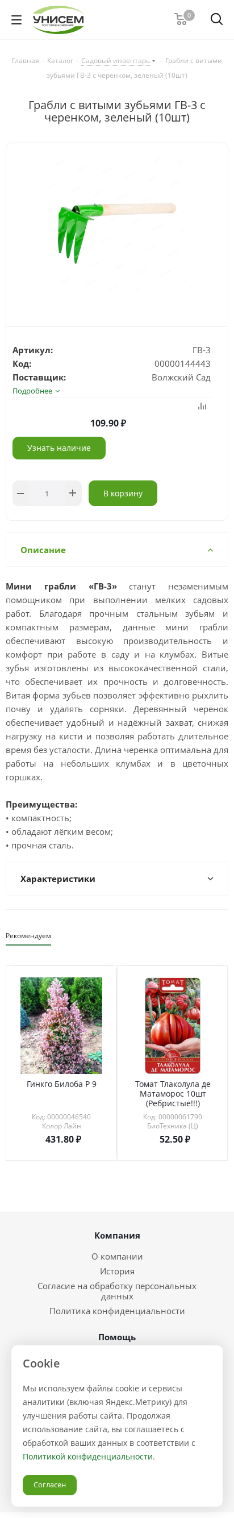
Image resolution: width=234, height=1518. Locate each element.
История (117, 1271)
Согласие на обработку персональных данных (117, 1291)
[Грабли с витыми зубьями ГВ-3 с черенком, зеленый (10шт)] (117, 225)
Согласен (50, 1484)
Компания (117, 1235)
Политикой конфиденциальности (88, 1456)
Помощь (117, 1337)
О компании (117, 1256)
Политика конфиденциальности (117, 1310)
